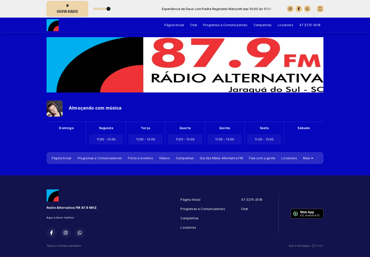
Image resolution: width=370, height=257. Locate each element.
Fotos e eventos (140, 158)
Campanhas (263, 25)
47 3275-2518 (309, 25)
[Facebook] (298, 9)
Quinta (224, 128)
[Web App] (320, 9)
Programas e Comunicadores (225, 25)
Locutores (285, 25)
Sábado (304, 128)
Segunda (106, 128)
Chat (193, 25)
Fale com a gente (262, 158)
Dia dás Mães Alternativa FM (221, 158)
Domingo (66, 128)
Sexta (264, 128)
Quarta (185, 128)
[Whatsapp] (307, 9)
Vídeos (164, 158)
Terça (145, 128)
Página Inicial (174, 25)
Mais (307, 158)
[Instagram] (290, 9)
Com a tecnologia (299, 245)
